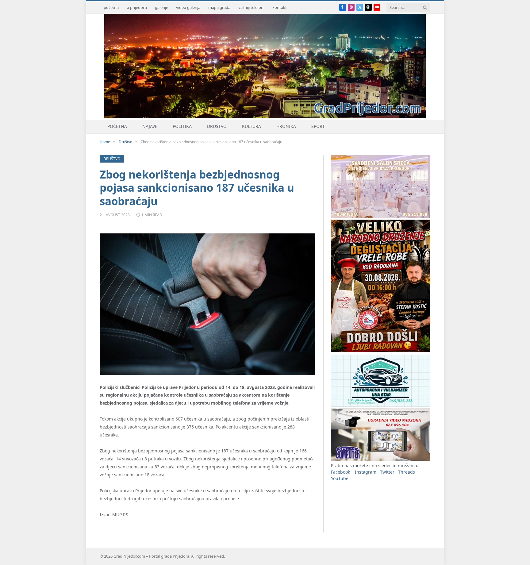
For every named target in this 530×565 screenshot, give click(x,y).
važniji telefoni (251, 7)
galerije (161, 7)
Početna (117, 126)
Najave (149, 126)
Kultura (251, 126)
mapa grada (219, 7)
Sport (318, 126)
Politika (182, 126)
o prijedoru (137, 7)
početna (111, 7)
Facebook (340, 472)
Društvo (217, 126)
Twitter (387, 472)
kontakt (279, 7)
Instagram (365, 472)
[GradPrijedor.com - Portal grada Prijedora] (265, 116)
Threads (406, 472)
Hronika (286, 126)
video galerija (188, 7)
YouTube (339, 478)
